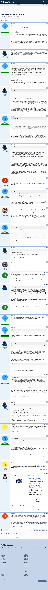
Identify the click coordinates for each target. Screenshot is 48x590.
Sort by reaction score (15, 16)
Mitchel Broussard (3, 562)
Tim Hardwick (26, 562)
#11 (46, 247)
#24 (46, 473)
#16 (46, 315)
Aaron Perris (26, 573)
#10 (46, 224)
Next (6, 20)
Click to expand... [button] (29, 128)
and (15, 431)
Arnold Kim (2, 554)
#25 (46, 513)
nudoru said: (13, 227)
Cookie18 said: (14, 118)
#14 (46, 284)
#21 (46, 424)
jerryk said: (13, 191)
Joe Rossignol (26, 558)
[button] (1, 1)
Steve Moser (3, 573)
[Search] (45, 5)
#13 (46, 272)
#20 (46, 402)
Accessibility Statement (10, 579)
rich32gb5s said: (14, 438)
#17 (46, 327)
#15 (46, 304)
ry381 (2, 16)
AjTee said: (13, 329)
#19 (46, 374)
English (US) (45, 580)
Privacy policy (3, 579)
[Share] (45, 23)
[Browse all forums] (43, 5)
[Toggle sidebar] (46, 5)
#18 (46, 340)
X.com (4, 556)
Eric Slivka (25, 554)
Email (1, 556)
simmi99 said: (13, 287)
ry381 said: (13, 90)
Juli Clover (2, 558)
